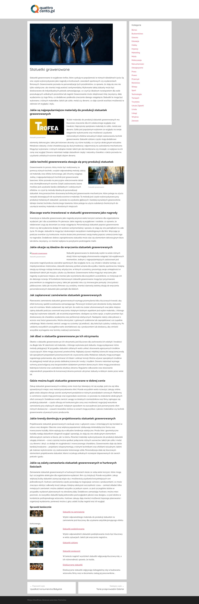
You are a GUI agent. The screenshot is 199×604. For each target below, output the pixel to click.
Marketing (136, 53)
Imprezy (135, 49)
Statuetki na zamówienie (73, 512)
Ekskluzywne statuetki (73, 565)
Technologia (137, 94)
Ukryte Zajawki (138, 106)
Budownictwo (137, 34)
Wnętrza (135, 117)
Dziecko (135, 37)
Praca (134, 72)
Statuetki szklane (70, 543)
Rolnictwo (136, 83)
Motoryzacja (136, 60)
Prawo (134, 75)
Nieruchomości (138, 64)
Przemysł (135, 79)
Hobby (134, 45)
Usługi (134, 113)
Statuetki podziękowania (73, 529)
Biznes (134, 30)
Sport (134, 90)
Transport (135, 98)
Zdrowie (135, 121)
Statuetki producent (71, 551)
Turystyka (135, 102)
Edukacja (135, 41)
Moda (134, 56)
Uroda (134, 109)
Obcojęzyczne (137, 68)
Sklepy (134, 87)
